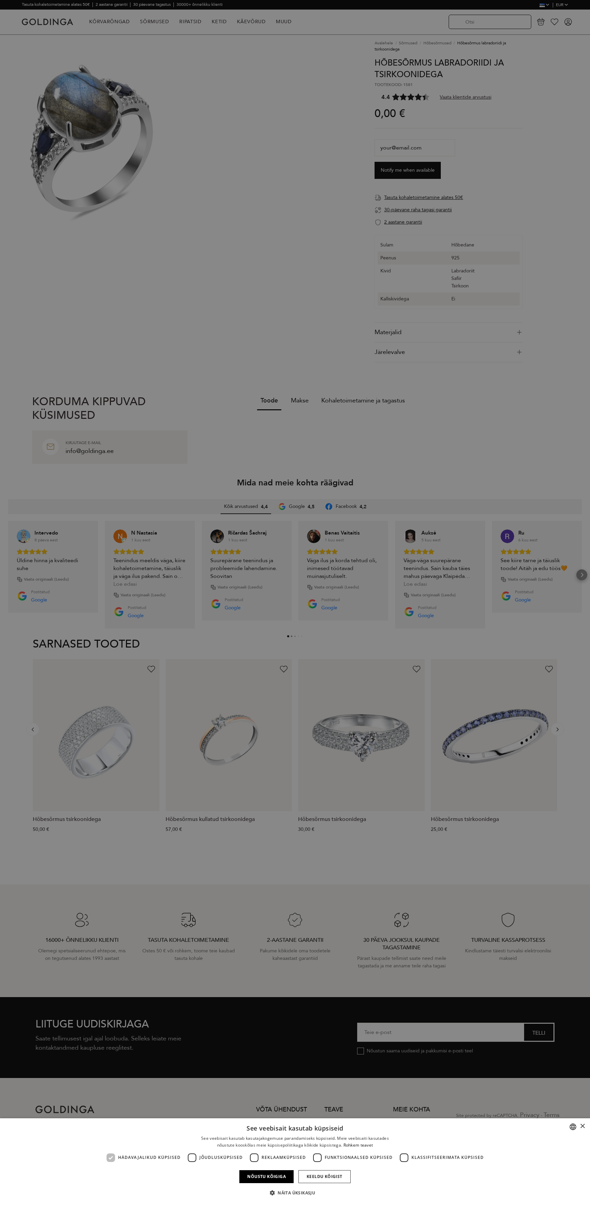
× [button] (582, 1126)
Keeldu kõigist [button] (324, 1176)
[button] (295, 1193)
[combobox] (573, 1126)
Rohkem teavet (358, 1145)
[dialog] (295, 1162)
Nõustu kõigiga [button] (266, 1176)
